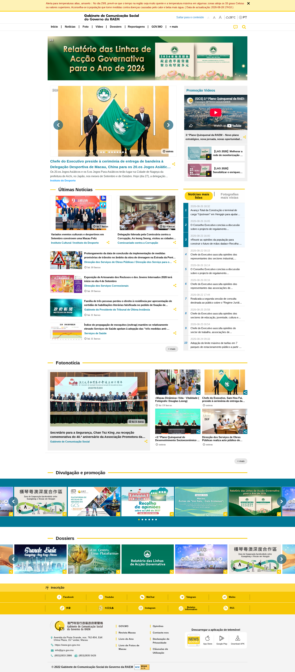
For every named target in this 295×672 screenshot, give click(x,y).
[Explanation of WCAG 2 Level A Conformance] (141, 667)
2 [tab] (142, 519)
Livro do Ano (126, 639)
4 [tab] (149, 519)
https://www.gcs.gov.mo (67, 645)
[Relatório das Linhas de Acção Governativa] (147, 559)
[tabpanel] (147, 501)
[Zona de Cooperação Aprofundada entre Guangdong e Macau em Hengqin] (255, 559)
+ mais (171, 349)
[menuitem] (70, 27)
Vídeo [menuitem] (99, 26)
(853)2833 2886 (63, 655)
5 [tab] (152, 519)
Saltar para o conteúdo (190, 17)
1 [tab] (139, 519)
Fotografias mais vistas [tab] (230, 196)
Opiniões (158, 626)
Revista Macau (127, 632)
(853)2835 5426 (87, 655)
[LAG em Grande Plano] (201, 559)
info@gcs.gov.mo (64, 650)
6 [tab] (156, 519)
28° (232, 17)
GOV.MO (123, 626)
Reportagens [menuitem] (136, 26)
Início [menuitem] (54, 26)
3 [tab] (146, 519)
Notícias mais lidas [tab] (198, 196)
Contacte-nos (161, 632)
